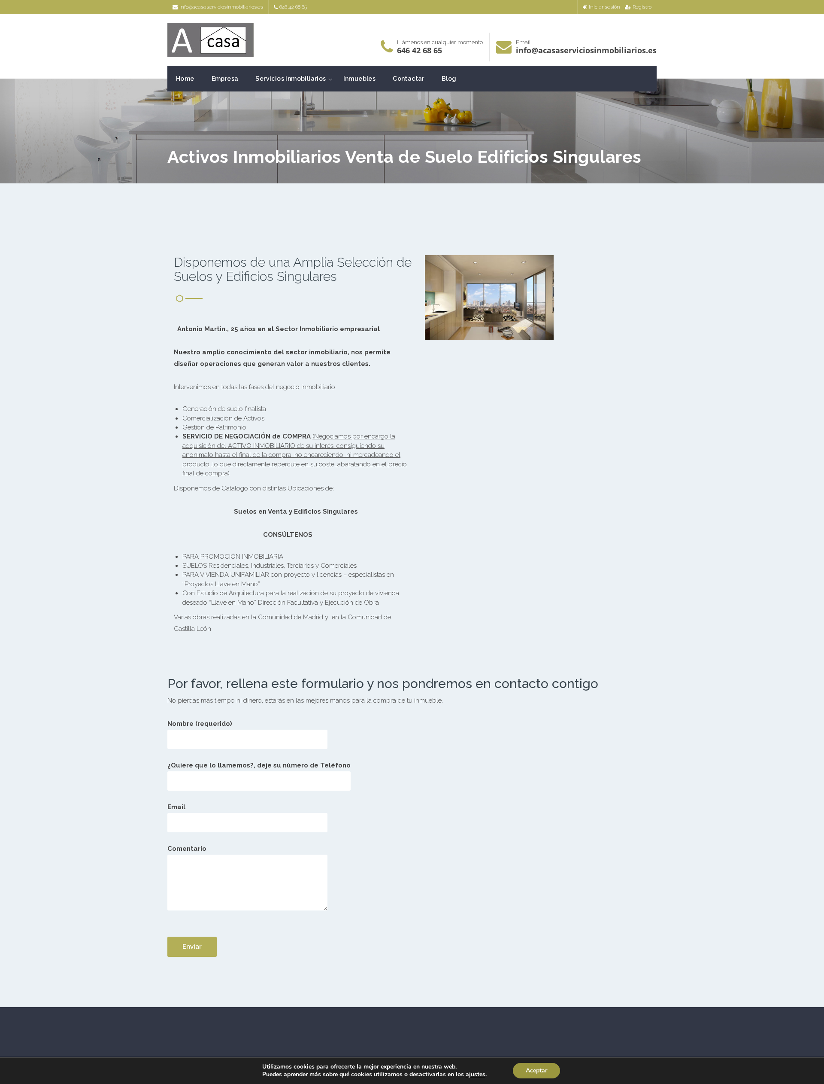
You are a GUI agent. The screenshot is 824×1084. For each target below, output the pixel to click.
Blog (449, 78)
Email (176, 807)
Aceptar (536, 1070)
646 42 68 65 (293, 7)
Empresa (225, 78)
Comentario (186, 849)
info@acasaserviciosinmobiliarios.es (221, 7)
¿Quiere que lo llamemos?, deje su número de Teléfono (259, 765)
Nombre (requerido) (199, 724)
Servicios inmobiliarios (290, 78)
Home (185, 78)
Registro (642, 7)
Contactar (408, 78)
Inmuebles (359, 78)
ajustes (475, 1074)
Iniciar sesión (604, 7)
